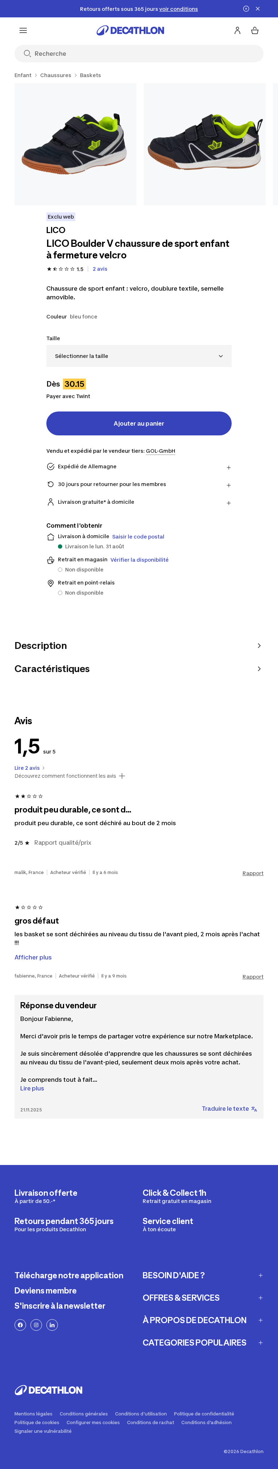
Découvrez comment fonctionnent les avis (65, 776)
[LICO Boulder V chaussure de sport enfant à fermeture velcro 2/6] (205, 144)
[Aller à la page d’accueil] (130, 30)
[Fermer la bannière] (258, 8)
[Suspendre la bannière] (246, 8)
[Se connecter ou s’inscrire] (237, 30)
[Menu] (23, 30)
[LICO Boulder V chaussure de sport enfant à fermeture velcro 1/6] (75, 144)
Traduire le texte (225, 1108)
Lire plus (32, 1088)
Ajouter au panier (139, 423)
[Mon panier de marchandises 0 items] (255, 30)
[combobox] (139, 356)
